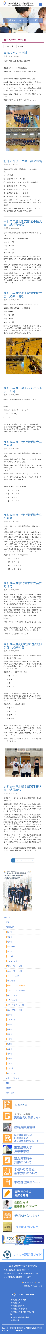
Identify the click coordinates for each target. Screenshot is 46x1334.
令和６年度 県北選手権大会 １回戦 (24, 516)
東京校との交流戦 (15, 53)
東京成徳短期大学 (17, 1306)
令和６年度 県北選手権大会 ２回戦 (24, 443)
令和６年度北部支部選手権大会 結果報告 (23, 788)
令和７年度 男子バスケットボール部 (23, 389)
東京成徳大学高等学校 (19, 1309)
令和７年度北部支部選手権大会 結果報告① (23, 294)
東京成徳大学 (16, 1303)
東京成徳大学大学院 (18, 1300)
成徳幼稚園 (15, 1320)
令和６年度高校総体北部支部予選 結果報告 (23, 645)
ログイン (39, 1282)
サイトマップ (28, 1282)
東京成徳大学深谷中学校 (20, 1317)
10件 (20, 46)
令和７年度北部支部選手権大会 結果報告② (23, 223)
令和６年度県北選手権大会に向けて (23, 584)
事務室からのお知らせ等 (33, 1286)
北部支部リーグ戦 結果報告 (23, 161)
